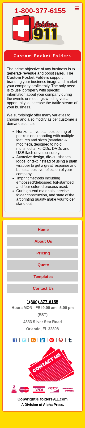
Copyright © (28, 399)
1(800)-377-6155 (42, 301)
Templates (42, 276)
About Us (42, 241)
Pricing (42, 253)
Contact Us (43, 288)
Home (43, 229)
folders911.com (54, 399)
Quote (42, 265)
